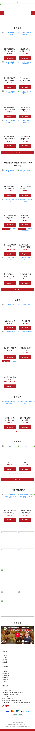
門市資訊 (4, 660)
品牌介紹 (4, 656)
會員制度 (4, 681)
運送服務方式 (5, 673)
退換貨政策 (5, 679)
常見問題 (4, 671)
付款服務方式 (5, 675)
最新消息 (4, 662)
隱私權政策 (5, 677)
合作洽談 (4, 658)
